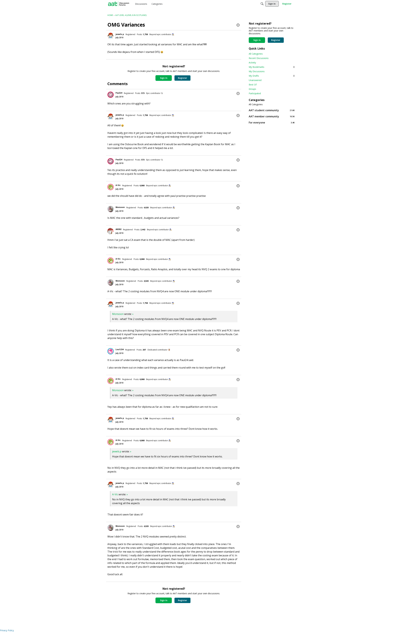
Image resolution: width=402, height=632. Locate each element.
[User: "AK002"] (110, 231)
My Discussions (257, 71)
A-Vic (118, 185)
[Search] (262, 4)
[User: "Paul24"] (110, 95)
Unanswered (255, 80)
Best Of (253, 84)
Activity (252, 62)
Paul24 (119, 93)
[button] (238, 25)
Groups (252, 88)
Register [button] (182, 77)
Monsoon (120, 207)
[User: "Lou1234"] (110, 351)
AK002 (118, 229)
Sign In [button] (163, 77)
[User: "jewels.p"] (110, 36)
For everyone (272, 122)
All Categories (256, 53)
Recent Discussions (259, 58)
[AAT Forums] (118, 3)
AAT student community (272, 110)
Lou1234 (120, 349)
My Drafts (272, 75)
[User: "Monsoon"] (110, 209)
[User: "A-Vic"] (110, 187)
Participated (255, 93)
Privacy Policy (7, 630)
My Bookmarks (272, 66)
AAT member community (272, 116)
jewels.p (120, 34)
